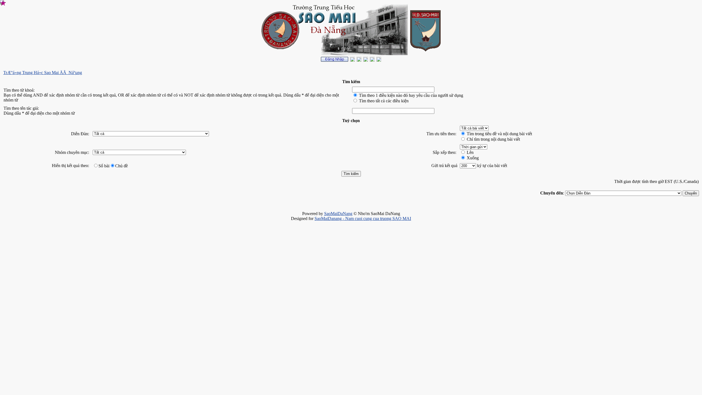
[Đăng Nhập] (335, 60)
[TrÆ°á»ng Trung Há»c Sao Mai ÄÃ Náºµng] (378, 60)
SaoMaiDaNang (338, 213)
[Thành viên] (365, 60)
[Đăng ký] (352, 60)
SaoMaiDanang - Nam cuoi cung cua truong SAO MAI (363, 218)
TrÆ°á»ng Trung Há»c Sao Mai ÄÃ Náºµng (42, 72)
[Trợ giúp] (359, 60)
